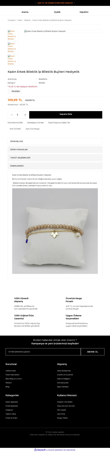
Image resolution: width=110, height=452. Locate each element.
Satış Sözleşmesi (64, 371)
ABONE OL (92, 351)
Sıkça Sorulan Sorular (66, 406)
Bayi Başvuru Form (14, 379)
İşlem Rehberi (63, 387)
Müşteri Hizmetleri (64, 402)
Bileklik (42, 83)
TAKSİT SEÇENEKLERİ (20, 158)
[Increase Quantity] (26, 115)
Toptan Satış (11, 414)
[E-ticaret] (54, 450)
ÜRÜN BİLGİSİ (16, 141)
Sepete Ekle (66, 114)
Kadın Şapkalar (12, 402)
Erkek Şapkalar (12, 406)
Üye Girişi (61, 414)
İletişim (9, 383)
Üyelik (57, 12)
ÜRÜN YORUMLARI (19, 149)
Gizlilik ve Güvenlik (65, 375)
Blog (7, 387)
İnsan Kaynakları (12, 375)
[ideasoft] (40, 450)
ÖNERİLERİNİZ (17, 166)
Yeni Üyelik (61, 410)
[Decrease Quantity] (10, 115)
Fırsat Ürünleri (11, 418)
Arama (25, 12)
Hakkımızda (11, 371)
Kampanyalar (63, 383)
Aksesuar (9, 410)
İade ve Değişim (63, 379)
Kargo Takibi (62, 418)
